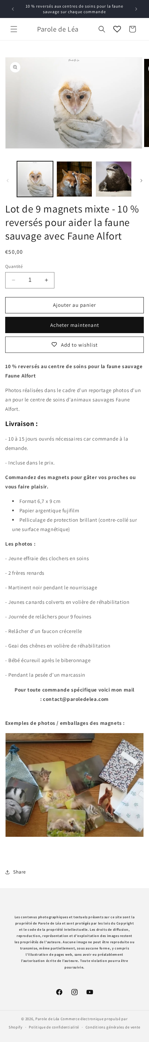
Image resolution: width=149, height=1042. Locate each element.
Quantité (14, 266)
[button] (13, 29)
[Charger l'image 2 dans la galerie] (74, 179)
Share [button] (19, 872)
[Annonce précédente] (12, 9)
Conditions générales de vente (113, 1027)
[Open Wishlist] (117, 29)
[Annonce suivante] (136, 9)
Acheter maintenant (74, 325)
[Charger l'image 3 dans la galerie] (114, 179)
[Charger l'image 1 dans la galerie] (35, 179)
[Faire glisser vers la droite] (141, 180)
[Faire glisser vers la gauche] (7, 180)
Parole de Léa (48, 1018)
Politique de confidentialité (54, 1027)
